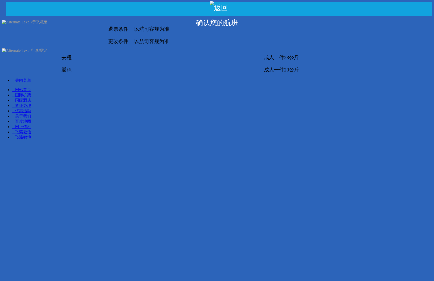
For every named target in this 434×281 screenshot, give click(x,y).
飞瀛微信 (23, 132)
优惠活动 (23, 111)
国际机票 (23, 95)
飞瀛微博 (23, 137)
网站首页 (23, 90)
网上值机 (23, 127)
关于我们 (23, 116)
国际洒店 (23, 100)
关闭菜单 (23, 80)
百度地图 (23, 121)
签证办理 (23, 105)
